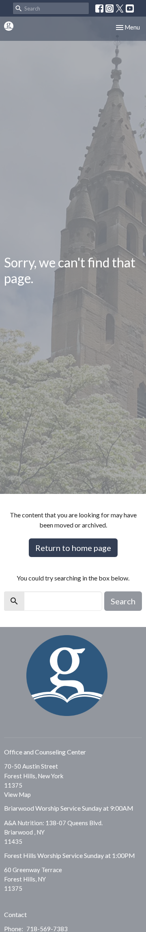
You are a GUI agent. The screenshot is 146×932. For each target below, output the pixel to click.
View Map (17, 794)
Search (123, 601)
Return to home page (73, 548)
